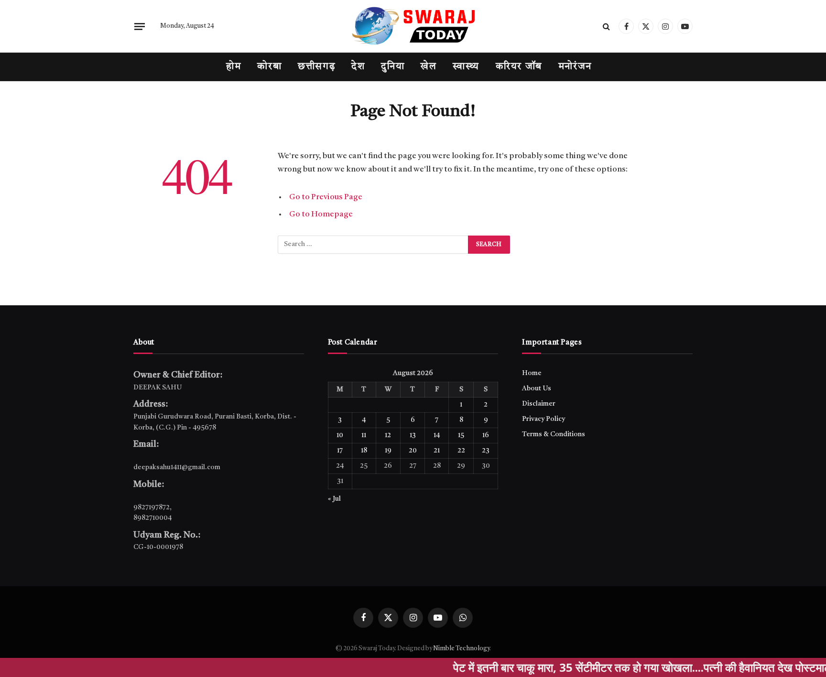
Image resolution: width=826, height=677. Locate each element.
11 (363, 435)
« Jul (334, 498)
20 (413, 450)
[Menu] (139, 26)
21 (437, 450)
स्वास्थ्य (466, 67)
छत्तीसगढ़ (316, 67)
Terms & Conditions (553, 434)
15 (461, 435)
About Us (536, 388)
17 (340, 450)
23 (485, 450)
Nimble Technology (461, 648)
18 (364, 450)
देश (358, 67)
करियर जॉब (519, 67)
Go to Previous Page (325, 197)
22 (461, 450)
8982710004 (152, 518)
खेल (428, 67)
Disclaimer (538, 403)
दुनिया (392, 67)
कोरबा (269, 67)
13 (413, 435)
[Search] (606, 26)
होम (233, 67)
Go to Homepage (321, 214)
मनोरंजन (575, 67)
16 (485, 435)
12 (388, 435)
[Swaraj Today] (413, 26)
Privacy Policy (543, 419)
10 (340, 435)
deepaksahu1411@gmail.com (176, 467)
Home (532, 373)
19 (388, 450)
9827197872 (151, 507)
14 (437, 435)
